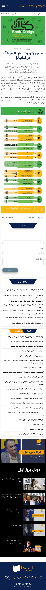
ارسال (10, 270)
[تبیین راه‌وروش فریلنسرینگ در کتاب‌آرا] (23, 30)
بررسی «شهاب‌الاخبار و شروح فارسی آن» (31, 434)
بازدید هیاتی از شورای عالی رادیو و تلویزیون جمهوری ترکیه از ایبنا (11, 495)
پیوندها (18, 578)
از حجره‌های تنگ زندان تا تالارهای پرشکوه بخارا (26, 323)
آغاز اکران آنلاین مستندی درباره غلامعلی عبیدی (29, 393)
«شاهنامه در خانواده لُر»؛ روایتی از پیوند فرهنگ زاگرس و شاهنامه (23, 290)
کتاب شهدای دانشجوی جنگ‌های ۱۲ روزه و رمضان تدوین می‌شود (23, 372)
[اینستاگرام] (22, 584)
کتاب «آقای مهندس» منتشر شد (31, 314)
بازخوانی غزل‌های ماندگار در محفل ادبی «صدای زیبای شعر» (22, 310)
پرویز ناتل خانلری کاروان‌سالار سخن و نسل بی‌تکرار (25, 301)
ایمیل (42, 248)
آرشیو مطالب (40, 578)
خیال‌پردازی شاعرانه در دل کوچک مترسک (31, 355)
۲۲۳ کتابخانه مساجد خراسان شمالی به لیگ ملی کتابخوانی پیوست (25, 413)
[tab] (29, 331)
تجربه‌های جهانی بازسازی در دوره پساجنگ (30, 419)
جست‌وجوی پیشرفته (7, 578)
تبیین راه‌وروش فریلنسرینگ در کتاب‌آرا (23, 55)
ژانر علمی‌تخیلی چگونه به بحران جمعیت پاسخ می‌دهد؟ (27, 341)
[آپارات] (30, 584)
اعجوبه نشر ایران (16, 525)
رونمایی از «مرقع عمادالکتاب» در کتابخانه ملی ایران (27, 398)
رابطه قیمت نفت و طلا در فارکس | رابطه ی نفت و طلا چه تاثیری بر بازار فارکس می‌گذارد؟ (24, 361)
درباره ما (24, 578)
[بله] (19, 584)
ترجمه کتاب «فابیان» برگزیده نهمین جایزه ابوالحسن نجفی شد (23, 318)
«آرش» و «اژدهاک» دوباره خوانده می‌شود (31, 377)
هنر (35, 14)
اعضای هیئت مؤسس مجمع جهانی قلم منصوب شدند (27, 403)
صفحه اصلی (41, 14)
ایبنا (32, 7)
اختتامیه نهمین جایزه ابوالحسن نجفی (11, 480)
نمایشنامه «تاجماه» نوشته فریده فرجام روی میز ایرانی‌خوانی (25, 389)
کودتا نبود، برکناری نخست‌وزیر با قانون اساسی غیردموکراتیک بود (22, 305)
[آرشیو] (15, 584)
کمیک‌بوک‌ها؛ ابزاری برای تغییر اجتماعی (31, 351)
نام (43, 238)
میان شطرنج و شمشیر (37, 429)
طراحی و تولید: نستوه (20, 587)
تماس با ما (31, 578)
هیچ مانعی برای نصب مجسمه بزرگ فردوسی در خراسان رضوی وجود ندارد (22, 296)
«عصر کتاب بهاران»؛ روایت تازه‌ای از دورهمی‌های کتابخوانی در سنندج (25, 382)
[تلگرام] (26, 584)
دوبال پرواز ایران (38, 424)
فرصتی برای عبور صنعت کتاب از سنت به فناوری (29, 408)
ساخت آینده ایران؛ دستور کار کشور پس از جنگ (12, 510)
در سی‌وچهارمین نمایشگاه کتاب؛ (23, 48)
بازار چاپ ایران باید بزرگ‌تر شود (34, 367)
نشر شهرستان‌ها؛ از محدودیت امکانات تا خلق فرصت (27, 346)
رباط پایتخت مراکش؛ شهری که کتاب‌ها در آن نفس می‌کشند (25, 336)
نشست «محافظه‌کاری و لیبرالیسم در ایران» (14, 541)
